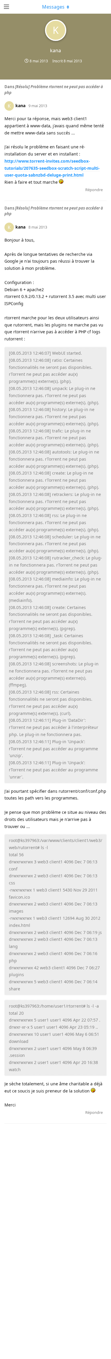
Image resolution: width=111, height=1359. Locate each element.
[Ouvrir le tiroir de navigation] (6, 7)
